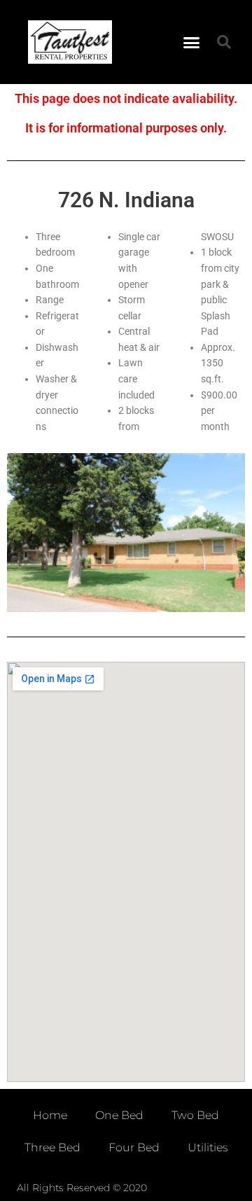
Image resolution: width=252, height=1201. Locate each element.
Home (50, 1115)
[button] (191, 42)
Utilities (208, 1147)
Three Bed (52, 1147)
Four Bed (134, 1147)
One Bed (119, 1115)
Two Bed (195, 1115)
